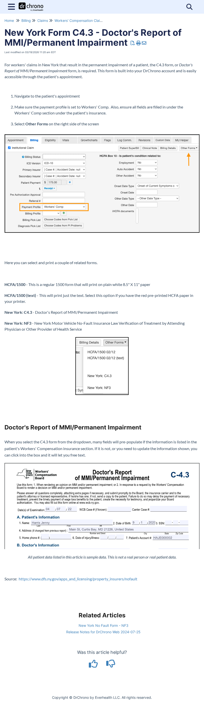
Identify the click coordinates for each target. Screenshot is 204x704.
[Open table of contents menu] (12, 6)
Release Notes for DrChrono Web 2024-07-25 (103, 632)
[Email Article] (144, 43)
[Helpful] (94, 665)
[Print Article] (139, 43)
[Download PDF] (133, 43)
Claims (42, 20)
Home (9, 20)
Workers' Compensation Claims (79, 20)
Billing (26, 20)
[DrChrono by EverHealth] (31, 4)
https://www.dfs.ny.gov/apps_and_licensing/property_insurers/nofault (77, 578)
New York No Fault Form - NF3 (103, 625)
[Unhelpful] (110, 665)
